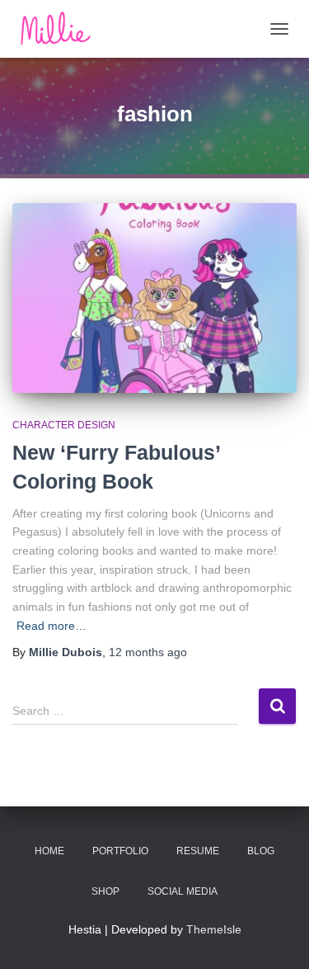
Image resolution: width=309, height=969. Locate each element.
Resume (197, 851)
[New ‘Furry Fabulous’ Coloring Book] (154, 298)
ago (148, 652)
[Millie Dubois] (60, 29)
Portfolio (120, 851)
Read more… (51, 625)
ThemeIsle (213, 929)
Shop (105, 891)
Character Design (63, 425)
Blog (260, 851)
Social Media (182, 891)
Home (49, 851)
